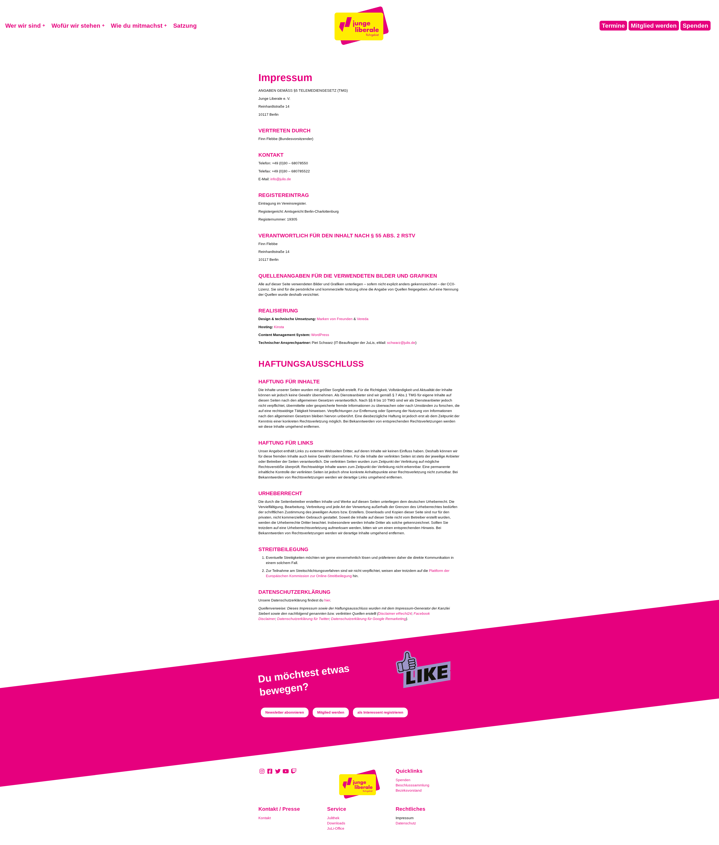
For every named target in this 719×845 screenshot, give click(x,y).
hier (327, 600)
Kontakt (264, 818)
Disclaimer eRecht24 (395, 613)
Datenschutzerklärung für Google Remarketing (368, 619)
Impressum (405, 818)
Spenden (403, 780)
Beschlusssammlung (412, 785)
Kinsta (279, 327)
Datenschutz (406, 823)
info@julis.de (280, 179)
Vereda (362, 319)
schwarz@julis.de (401, 343)
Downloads (336, 823)
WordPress (320, 335)
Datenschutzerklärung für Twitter (303, 619)
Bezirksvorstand (409, 790)
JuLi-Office (335, 828)
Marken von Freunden (335, 319)
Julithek (333, 818)
